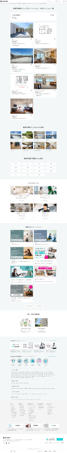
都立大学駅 (33, 388)
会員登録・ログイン (50, 413)
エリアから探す (22, 412)
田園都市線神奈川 (43, 376)
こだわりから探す (22, 413)
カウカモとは (49, 405)
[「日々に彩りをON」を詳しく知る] (21, 30)
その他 (32, 377)
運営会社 (46, 442)
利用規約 (50, 442)
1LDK (17, 399)
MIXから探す (22, 415)
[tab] (21, 62)
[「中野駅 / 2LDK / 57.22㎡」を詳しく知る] (45, 30)
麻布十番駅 (53, 388)
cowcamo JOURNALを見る (52, 356)
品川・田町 (12, 373)
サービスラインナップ (32, 407)
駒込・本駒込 (22, 376)
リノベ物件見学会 (31, 412)
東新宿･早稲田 (41, 373)
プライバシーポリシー (56, 442)
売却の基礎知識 (41, 407)
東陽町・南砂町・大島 (28, 376)
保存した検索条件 (14, 412)
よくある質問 (49, 410)
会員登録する (60, 439)
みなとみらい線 (38, 376)
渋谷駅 (18, 388)
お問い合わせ (49, 412)
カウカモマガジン (31, 420)
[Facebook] (6, 443)
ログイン (58, 1)
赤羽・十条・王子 (48, 376)
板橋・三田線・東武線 (21, 377)
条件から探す (22, 405)
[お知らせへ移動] (64, 1)
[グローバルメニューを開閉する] (66, 1)
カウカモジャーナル (32, 418)
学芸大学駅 (49, 388)
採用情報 (62, 442)
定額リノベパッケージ (32, 415)
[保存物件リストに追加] (31, 39)
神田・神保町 (18, 376)
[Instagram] (9, 443)
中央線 (30, 373)
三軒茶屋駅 (12, 388)
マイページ (13, 405)
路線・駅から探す (22, 410)
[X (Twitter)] (4, 443)
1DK (14, 399)
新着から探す (22, 407)
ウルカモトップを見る (53, 340)
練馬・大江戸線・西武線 (14, 377)
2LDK (28, 399)
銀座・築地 (16, 373)
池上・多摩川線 (50, 373)
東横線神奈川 (33, 376)
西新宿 (37, 373)
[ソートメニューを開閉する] (11, 451)
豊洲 (19, 373)
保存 (55, 451)
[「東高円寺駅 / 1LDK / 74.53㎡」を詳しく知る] (21, 106)
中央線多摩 (26, 377)
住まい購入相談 (31, 410)
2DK (25, 399)
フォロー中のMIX (14, 413)
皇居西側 (27, 373)
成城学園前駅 (25, 388)
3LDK (33, 399)
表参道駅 (46, 388)
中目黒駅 (37, 388)
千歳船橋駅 (29, 388)
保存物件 (12, 410)
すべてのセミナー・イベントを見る (33, 305)
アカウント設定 (13, 415)
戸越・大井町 (45, 373)
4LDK (39, 399)
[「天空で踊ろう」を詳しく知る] (45, 81)
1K (13, 399)
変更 (50, 451)
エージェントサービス (32, 405)
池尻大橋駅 (21, 388)
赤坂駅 (40, 388)
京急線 (30, 377)
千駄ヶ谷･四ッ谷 (33, 373)
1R (11, 399)
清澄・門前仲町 (23, 373)
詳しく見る (21, 200)
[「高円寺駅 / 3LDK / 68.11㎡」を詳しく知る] (45, 55)
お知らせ (12, 407)
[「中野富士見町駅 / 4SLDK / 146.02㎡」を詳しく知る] (21, 81)
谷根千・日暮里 (13, 376)
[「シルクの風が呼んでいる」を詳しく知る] (21, 55)
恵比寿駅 (42, 388)
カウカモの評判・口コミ (51, 407)
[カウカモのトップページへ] (4, 1)
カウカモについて (49, 1)
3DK (31, 399)
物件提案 (30, 413)
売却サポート (41, 405)
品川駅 (16, 388)
